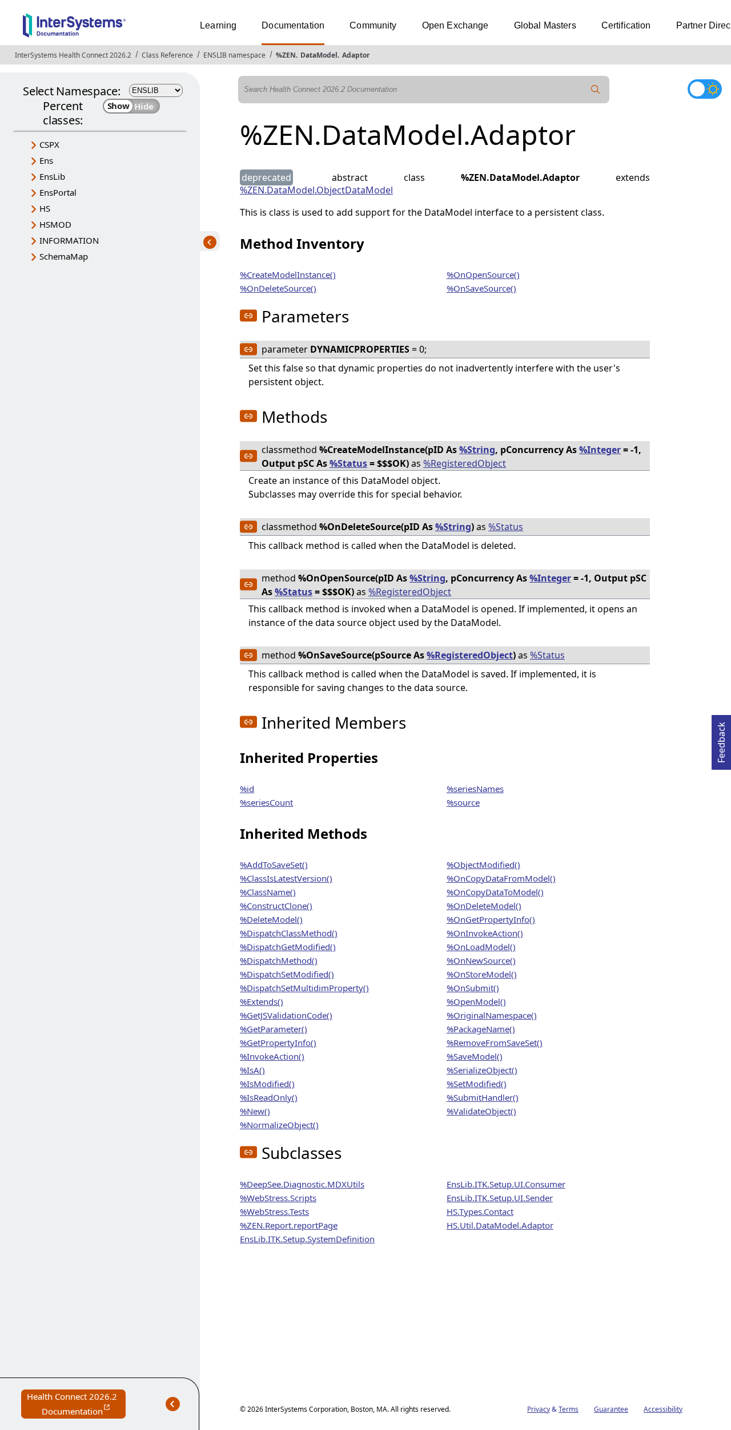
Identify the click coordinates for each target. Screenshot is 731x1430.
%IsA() (252, 1070)
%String (477, 449)
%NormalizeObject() (279, 1124)
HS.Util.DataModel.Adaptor (500, 1225)
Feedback (721, 739)
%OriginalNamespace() (492, 1015)
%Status (348, 463)
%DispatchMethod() (279, 960)
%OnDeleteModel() (484, 905)
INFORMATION (69, 240)
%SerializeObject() (482, 1070)
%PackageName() (481, 1029)
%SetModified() (477, 1083)
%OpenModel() (476, 1001)
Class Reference (167, 55)
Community (373, 25)
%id (247, 788)
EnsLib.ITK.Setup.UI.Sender (500, 1197)
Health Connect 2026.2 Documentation (76, 1405)
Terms (569, 1409)
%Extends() (261, 1001)
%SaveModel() (475, 1056)
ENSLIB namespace (234, 55)
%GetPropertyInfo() (278, 1042)
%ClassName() (268, 892)
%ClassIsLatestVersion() (286, 878)
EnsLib (52, 176)
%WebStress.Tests (274, 1211)
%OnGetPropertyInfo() (491, 919)
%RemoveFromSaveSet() (495, 1042)
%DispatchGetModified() (288, 946)
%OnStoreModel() (482, 974)
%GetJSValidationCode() (286, 1015)
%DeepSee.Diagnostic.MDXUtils (302, 1184)
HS (44, 208)
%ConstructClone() (276, 905)
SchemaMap (63, 256)
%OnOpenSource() (483, 274)
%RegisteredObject (464, 463)
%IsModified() (267, 1083)
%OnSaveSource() (481, 288)
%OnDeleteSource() (278, 288)
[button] (248, 315)
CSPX (49, 144)
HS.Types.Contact (480, 1211)
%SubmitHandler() (483, 1097)
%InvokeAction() (272, 1056)
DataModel (319, 55)
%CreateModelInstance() (288, 274)
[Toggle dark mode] (705, 89)
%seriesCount (266, 802)
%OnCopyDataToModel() (495, 892)
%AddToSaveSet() (274, 864)
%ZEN (286, 55)
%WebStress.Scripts (278, 1197)
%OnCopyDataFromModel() (501, 878)
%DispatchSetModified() (287, 974)
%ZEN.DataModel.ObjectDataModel (316, 190)
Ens (46, 160)
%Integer (600, 449)
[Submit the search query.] (595, 89)
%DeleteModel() (271, 919)
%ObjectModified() (483, 864)
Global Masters (545, 25)
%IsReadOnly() (269, 1097)
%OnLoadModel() (481, 946)
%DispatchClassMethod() (289, 933)
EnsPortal (58, 192)
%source (463, 802)
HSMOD (55, 224)
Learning (218, 25)
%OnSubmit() (473, 987)
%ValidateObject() (481, 1111)
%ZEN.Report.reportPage (289, 1225)
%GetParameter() (273, 1029)
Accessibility (663, 1409)
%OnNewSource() (481, 960)
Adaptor (355, 55)
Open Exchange (455, 25)
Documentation (293, 25)
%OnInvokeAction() (485, 933)
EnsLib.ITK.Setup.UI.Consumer (506, 1184)
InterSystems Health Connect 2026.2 (73, 55)
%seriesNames (475, 788)
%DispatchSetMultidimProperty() (304, 987)
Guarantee (611, 1409)
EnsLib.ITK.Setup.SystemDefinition (307, 1239)
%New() (255, 1111)
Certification (626, 25)
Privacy (538, 1409)
